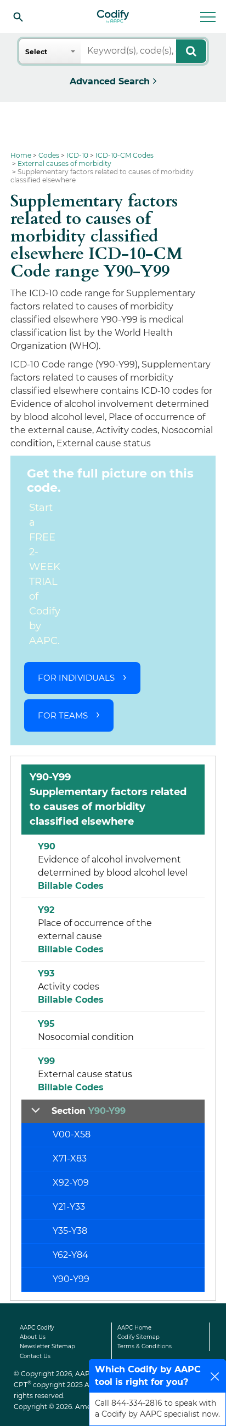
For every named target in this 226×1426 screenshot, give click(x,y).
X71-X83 (70, 1158)
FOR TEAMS (63, 715)
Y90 (46, 846)
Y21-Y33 (69, 1206)
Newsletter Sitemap (47, 1346)
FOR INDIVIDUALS (76, 677)
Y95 (46, 1024)
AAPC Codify (37, 1327)
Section (89, 1111)
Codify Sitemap (138, 1337)
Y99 (46, 1061)
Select (36, 52)
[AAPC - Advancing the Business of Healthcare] (113, 16)
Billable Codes (71, 886)
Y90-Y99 (71, 1279)
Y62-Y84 (70, 1255)
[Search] (18, 16)
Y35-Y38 (70, 1231)
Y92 (46, 910)
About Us (33, 1337)
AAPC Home (134, 1327)
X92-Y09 (71, 1182)
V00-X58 (72, 1134)
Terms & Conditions (144, 1346)
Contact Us (35, 1356)
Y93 (46, 973)
